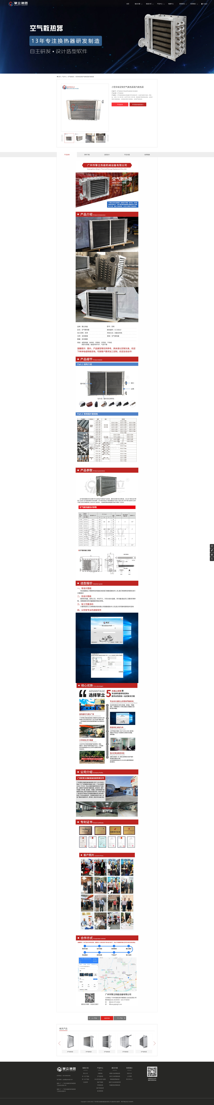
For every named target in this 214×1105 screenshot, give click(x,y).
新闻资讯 (182, 4)
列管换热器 (100, 1085)
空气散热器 (71, 76)
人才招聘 (129, 1076)
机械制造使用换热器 (115, 1085)
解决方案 (137, 4)
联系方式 (129, 1073)
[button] (62, 138)
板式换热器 (100, 1091)
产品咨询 (120, 104)
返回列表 (107, 1018)
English (205, 4)
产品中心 (160, 4)
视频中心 (171, 4)
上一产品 (94, 1018)
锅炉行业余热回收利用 (115, 1082)
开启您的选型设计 (138, 104)
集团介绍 (148, 4)
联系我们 (193, 4)
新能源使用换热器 (114, 1079)
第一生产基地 (85, 1076)
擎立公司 (85, 1073)
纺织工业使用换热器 (115, 1076)
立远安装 (85, 1082)
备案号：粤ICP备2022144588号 (124, 1101)
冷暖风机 (100, 1073)
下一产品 (120, 1018)
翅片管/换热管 (100, 1088)
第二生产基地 (85, 1079)
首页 (127, 4)
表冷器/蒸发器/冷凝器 (100, 1079)
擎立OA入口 (129, 1079)
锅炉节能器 (100, 1082)
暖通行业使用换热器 (115, 1073)
